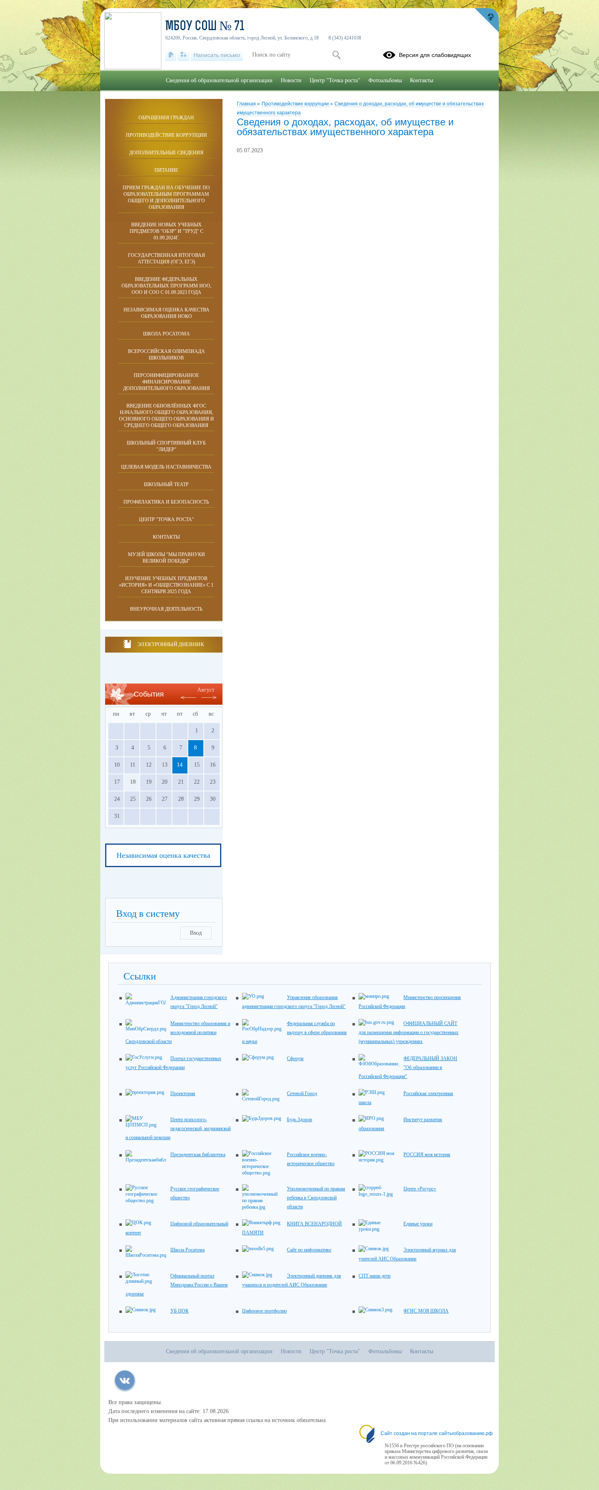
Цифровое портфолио (264, 1311)
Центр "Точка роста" (166, 519)
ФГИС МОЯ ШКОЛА (426, 1311)
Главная (247, 104)
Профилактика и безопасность (166, 502)
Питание (166, 170)
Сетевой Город (302, 1093)
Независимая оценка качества (163, 855)
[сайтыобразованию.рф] (486, 20)
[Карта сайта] (183, 55)
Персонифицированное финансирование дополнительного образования (166, 381)
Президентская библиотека (197, 1154)
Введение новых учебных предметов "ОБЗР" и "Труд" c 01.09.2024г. (166, 231)
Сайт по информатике (309, 1250)
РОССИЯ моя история (426, 1154)
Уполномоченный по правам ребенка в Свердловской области (316, 1198)
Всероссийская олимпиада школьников (166, 354)
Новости (291, 80)
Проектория (182, 1093)
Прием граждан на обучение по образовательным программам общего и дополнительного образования (166, 197)
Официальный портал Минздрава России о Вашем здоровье (177, 1285)
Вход (196, 933)
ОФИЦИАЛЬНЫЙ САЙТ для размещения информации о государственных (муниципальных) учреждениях (408, 1032)
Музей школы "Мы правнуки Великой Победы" (166, 558)
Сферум (295, 1058)
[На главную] (170, 55)
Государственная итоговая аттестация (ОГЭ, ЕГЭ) (166, 258)
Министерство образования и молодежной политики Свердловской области (178, 1032)
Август (205, 690)
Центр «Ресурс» (419, 1189)
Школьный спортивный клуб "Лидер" (166, 446)
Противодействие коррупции (296, 104)
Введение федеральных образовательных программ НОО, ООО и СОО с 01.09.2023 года (166, 285)
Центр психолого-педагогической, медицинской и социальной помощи (178, 1128)
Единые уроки (417, 1224)
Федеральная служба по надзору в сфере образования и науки (294, 1032)
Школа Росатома (166, 334)
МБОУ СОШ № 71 (204, 26)
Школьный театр (166, 484)
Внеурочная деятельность (166, 609)
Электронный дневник (170, 644)
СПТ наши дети (374, 1276)
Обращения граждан (166, 118)
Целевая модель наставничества (166, 467)
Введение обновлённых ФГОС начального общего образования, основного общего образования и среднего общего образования (166, 415)
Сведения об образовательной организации (219, 80)
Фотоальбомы (385, 80)
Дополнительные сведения (166, 153)
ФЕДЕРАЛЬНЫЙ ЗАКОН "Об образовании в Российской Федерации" (408, 1067)
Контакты (166, 537)
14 (180, 765)
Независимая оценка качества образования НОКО (166, 313)
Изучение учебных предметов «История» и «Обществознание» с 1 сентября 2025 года (166, 585)
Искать (336, 55)
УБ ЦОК (179, 1311)
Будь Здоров (299, 1119)
